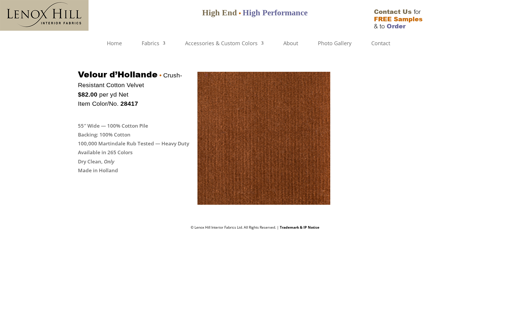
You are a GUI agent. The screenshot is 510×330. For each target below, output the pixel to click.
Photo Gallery (335, 43)
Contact (380, 43)
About (290, 43)
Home (114, 43)
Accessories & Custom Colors (221, 43)
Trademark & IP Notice (299, 227)
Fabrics (150, 43)
